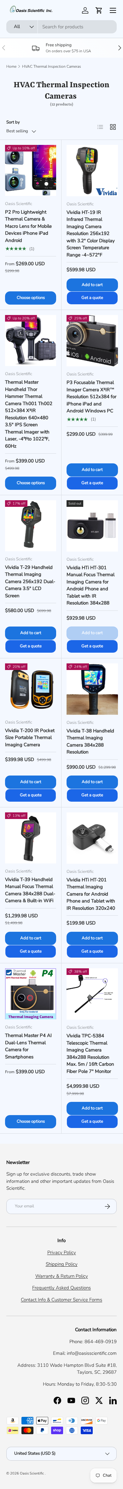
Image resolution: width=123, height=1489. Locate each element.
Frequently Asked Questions (61, 1288)
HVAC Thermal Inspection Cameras (51, 66)
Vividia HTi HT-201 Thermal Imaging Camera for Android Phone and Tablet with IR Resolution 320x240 (91, 894)
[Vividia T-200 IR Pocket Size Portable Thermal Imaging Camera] (30, 688)
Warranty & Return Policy (61, 1276)
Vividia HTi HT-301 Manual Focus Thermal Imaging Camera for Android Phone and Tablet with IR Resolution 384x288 (90, 585)
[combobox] (61, 26)
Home (11, 66)
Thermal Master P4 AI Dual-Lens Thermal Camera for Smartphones (28, 1046)
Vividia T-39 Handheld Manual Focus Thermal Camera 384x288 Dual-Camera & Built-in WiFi (30, 890)
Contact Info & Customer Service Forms (61, 1300)
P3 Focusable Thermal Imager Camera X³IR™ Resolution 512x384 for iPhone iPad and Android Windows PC (91, 396)
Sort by (13, 122)
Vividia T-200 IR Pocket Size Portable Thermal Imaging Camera (30, 737)
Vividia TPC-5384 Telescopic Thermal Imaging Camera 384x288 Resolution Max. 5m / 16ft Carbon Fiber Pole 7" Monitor (90, 1053)
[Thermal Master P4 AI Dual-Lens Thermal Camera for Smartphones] (30, 993)
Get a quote (92, 298)
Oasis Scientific (32, 1473)
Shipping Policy (62, 1264)
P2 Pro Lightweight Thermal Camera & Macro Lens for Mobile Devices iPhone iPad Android (28, 226)
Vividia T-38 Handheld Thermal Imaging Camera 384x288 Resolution (90, 741)
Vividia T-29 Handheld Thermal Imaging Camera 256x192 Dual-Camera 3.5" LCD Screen (30, 581)
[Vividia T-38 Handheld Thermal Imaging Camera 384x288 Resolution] (92, 689)
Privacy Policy (61, 1252)
